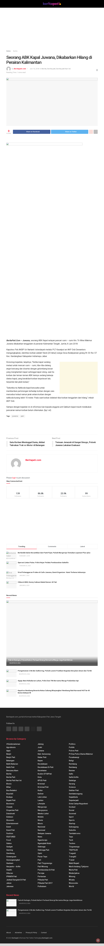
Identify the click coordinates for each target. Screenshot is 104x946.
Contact (44, 933)
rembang (73, 764)
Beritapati (15, 938)
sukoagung (74, 827)
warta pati (73, 870)
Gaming (9, 850)
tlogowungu (74, 847)
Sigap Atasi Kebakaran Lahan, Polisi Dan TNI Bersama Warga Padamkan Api (48, 681)
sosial (71, 810)
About (8, 933)
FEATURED (10, 837)
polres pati (73, 751)
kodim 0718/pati (45, 774)
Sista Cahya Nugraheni (78, 804)
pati (22, 416)
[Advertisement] (52, 29)
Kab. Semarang (44, 754)
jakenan (9, 886)
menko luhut (43, 814)
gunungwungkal (13, 860)
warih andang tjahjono (79, 867)
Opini (40, 853)
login (14, 478)
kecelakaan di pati (45, 767)
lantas (40, 800)
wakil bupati (74, 863)
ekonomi (10, 820)
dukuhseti (10, 814)
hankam (9, 863)
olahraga (41, 847)
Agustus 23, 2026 (14, 663)
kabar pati (42, 757)
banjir (8, 754)
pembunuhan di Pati (46, 870)
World (71, 886)
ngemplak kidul (44, 843)
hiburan (9, 873)
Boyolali (9, 794)
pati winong (43, 867)
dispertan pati (12, 810)
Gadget (9, 847)
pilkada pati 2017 (45, 883)
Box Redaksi (11, 790)
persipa (41, 873)
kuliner (41, 794)
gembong (10, 853)
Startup (72, 823)
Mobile (41, 817)
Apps (8, 751)
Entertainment (12, 823)
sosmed (72, 814)
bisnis (9, 784)
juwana (15, 416)
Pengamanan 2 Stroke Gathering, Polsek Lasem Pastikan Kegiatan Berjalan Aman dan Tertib (55, 671)
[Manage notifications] (98, 940)
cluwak (9, 807)
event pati (10, 830)
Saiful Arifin (74, 777)
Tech (71, 840)
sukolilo (72, 830)
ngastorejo (42, 840)
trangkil (72, 857)
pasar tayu (42, 857)
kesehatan (42, 771)
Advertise (18, 933)
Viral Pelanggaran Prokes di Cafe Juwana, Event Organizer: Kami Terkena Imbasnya (51, 572)
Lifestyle (41, 804)
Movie (40, 820)
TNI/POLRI (73, 850)
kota (40, 777)
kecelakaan (42, 764)
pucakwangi (74, 757)
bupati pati (10, 800)
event (8, 827)
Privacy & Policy (31, 933)
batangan (10, 761)
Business (10, 804)
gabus (9, 843)
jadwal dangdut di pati (16, 880)
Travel (71, 860)
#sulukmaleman (13, 744)
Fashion (9, 833)
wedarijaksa (74, 873)
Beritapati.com (20, 69)
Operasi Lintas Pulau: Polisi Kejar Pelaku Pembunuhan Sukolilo (43, 562)
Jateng (41, 744)
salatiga (72, 780)
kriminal (41, 784)
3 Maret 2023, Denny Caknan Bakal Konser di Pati (37, 582)
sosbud (72, 807)
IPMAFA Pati (11, 876)
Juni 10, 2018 (34, 69)
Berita (15, 51)
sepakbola (73, 797)
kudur (40, 790)
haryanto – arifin (13, 867)
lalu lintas (42, 797)
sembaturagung (75, 794)
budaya (9, 797)
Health (9, 870)
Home (8, 51)
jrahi (40, 747)
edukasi (9, 817)
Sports (72, 820)
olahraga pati (43, 850)
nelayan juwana (44, 833)
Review (72, 771)
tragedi (72, 853)
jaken (8, 883)
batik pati (10, 767)
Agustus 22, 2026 (24, 684)
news (40, 837)
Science (72, 787)
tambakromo (74, 833)
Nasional (41, 830)
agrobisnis (11, 747)
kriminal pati (43, 787)
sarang (72, 784)
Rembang (73, 767)
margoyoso (43, 810)
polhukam (42, 886)
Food (8, 840)
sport (71, 817)
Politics (72, 744)
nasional (41, 827)
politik (71, 747)
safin (71, 774)
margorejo (42, 807)
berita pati (51, 69)
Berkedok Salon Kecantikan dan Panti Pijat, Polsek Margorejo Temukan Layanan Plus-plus (54, 553)
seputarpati (74, 800)
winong (72, 876)
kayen (40, 761)
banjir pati (10, 757)
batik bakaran (12, 764)
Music (40, 823)
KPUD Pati (42, 780)
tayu (71, 837)
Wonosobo (73, 883)
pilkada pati (43, 880)
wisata (72, 880)
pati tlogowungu (45, 863)
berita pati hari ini (63, 69)
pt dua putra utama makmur (81, 754)
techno (72, 843)
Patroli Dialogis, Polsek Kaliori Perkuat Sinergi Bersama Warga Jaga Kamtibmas (40, 660)
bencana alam (12, 771)
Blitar (8, 787)
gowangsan (11, 857)
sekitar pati (74, 790)
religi (71, 761)
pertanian (42, 876)
